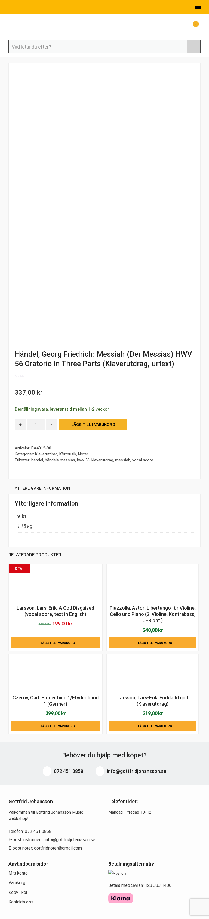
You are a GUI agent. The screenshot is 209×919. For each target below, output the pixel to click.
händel (37, 460)
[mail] (18, 7)
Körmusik (67, 454)
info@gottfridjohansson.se (136, 771)
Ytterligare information (42, 488)
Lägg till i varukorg (93, 424)
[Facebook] (27, 7)
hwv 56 (83, 460)
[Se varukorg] (190, 26)
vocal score (142, 460)
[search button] (193, 46)
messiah (122, 460)
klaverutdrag (102, 460)
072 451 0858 (68, 771)
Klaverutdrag (46, 454)
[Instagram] (35, 7)
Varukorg (16, 882)
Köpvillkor (17, 892)
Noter (83, 454)
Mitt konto (18, 873)
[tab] (42, 489)
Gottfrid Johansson (35, 27)
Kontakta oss (20, 902)
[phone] (9, 7)
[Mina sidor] (177, 26)
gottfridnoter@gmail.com (58, 848)
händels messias (60, 460)
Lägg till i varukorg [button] (58, 643)
